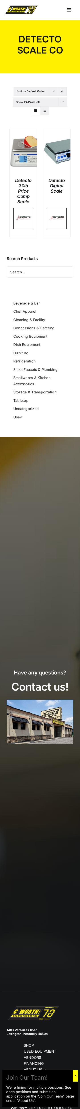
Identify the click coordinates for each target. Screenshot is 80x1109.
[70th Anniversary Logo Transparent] (21, 6)
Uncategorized (26, 408)
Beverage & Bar (26, 303)
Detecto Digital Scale (56, 186)
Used (17, 417)
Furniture (20, 353)
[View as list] (44, 110)
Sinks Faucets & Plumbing (35, 369)
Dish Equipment (26, 344)
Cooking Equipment (30, 336)
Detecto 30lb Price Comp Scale (23, 191)
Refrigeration (24, 361)
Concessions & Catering (33, 328)
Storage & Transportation (34, 392)
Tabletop (20, 400)
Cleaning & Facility (29, 320)
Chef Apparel (24, 311)
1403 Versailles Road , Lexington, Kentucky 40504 (27, 1032)
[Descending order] (62, 91)
